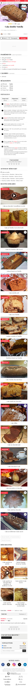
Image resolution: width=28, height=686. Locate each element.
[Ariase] (7, 684)
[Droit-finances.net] (20, 679)
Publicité (17, 668)
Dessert (4, 3)
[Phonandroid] (20, 684)
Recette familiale (15, 537)
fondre (7, 104)
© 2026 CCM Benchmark (20, 671)
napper (11, 142)
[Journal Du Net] (20, 677)
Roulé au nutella (6, 180)
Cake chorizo (5, 176)
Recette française (6, 540)
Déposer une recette (6, 637)
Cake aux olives (5, 178)
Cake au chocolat (17, 3)
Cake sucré (10, 3)
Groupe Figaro (12, 671)
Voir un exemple (23, 645)
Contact (13, 668)
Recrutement (21, 668)
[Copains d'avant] (7, 682)
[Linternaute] (7, 679)
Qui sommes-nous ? (7, 668)
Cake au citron (5, 174)
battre (16, 147)
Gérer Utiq (23, 669)
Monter (5, 117)
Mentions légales (6, 671)
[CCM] (7, 677)
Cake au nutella (5, 172)
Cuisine (4, 645)
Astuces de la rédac (7, 647)
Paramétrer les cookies (16, 669)
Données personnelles (7, 669)
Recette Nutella (5, 537)
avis (18, 24)
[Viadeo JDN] (20, 682)
